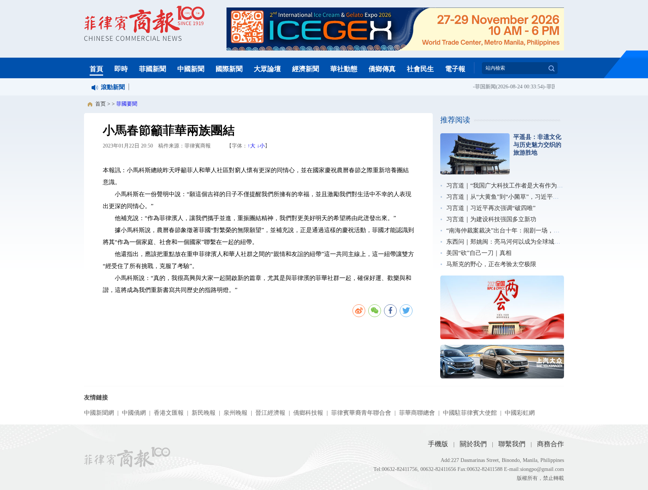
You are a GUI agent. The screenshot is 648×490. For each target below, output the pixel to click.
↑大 (251, 146)
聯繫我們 (511, 444)
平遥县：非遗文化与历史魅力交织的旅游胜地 (537, 145)
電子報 (455, 69)
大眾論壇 (267, 69)
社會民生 (420, 69)
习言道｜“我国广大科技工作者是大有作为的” (506, 185)
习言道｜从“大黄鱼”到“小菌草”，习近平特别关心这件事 (520, 197)
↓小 (261, 146)
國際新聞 (229, 69)
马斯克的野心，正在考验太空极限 (491, 264)
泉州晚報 (236, 413)
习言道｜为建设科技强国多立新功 (491, 219)
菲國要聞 (126, 104)
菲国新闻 (480, 86)
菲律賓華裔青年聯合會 (361, 413)
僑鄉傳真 (382, 69)
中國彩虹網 (520, 413)
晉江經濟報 (270, 413)
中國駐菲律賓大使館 (470, 413)
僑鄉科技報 (308, 413)
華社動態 (343, 69)
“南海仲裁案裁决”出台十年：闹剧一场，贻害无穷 (512, 230)
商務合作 (550, 444)
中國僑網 (134, 413)
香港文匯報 (169, 413)
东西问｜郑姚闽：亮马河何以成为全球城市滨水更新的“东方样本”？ (536, 241)
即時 (121, 69)
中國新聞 (190, 69)
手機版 (438, 444)
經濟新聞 (305, 69)
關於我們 (473, 444)
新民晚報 (204, 413)
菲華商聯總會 (417, 413)
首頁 (96, 69)
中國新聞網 (99, 413)
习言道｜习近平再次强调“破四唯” (491, 208)
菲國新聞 (152, 69)
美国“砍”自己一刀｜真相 (479, 253)
